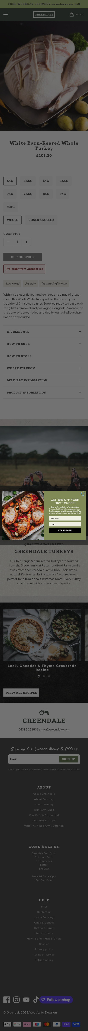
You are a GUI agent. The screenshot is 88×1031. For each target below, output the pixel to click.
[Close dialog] (83, 493)
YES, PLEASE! (65, 530)
